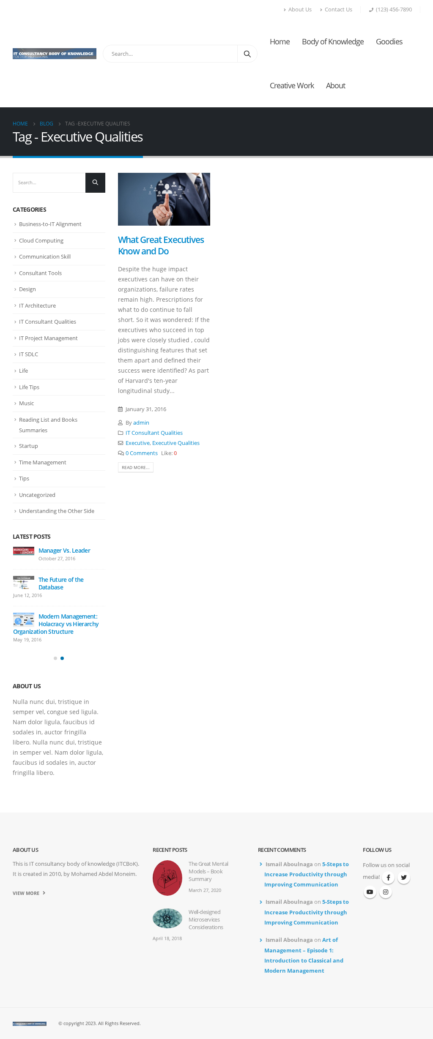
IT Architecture (37, 305)
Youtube (370, 892)
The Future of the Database (61, 583)
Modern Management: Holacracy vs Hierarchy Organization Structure (56, 623)
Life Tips (29, 387)
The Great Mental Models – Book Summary (208, 871)
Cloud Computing (41, 240)
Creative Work (292, 85)
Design (27, 289)
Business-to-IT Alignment (50, 224)
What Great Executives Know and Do (161, 245)
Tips (24, 478)
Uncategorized (37, 495)
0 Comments (142, 453)
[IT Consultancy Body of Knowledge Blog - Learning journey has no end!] (54, 53)
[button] (55, 658)
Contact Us (338, 9)
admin (141, 422)
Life (23, 370)
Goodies (389, 41)
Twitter (403, 877)
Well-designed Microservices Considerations (206, 919)
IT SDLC (28, 354)
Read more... (136, 467)
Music (26, 403)
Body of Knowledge (333, 41)
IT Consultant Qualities (154, 432)
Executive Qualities (176, 443)
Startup (28, 446)
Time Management (42, 462)
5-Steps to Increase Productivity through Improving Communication (306, 875)
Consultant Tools (40, 273)
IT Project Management (48, 338)
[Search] (247, 53)
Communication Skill (45, 256)
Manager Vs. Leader (64, 550)
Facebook (388, 877)
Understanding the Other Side (56, 511)
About (335, 85)
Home (280, 41)
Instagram (385, 892)
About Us (300, 9)
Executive (138, 443)
